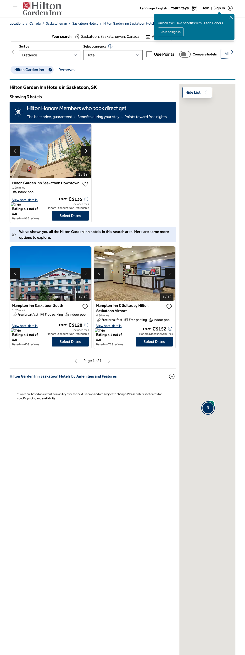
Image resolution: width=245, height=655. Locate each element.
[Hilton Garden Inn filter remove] (50, 70)
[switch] (185, 54)
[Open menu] (15, 8)
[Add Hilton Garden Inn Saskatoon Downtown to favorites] (85, 184)
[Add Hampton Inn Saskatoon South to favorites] (85, 307)
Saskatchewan (56, 24)
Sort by (24, 46)
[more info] (86, 199)
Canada (35, 24)
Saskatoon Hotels (85, 24)
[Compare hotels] (185, 54)
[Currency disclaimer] (110, 46)
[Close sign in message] (231, 17)
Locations (17, 24)
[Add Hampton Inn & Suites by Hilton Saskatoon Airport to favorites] (169, 307)
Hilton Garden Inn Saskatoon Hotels (129, 24)
